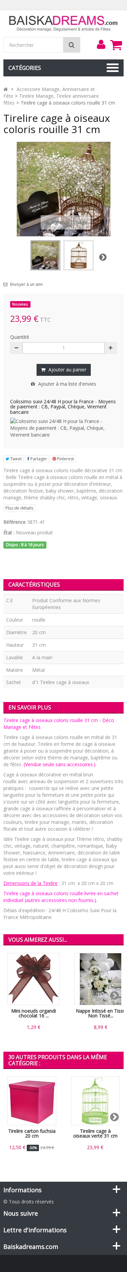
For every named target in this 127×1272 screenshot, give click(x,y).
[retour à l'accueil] (5, 89)
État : (9, 532)
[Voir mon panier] (116, 45)
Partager (38, 459)
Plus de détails (19, 508)
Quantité (19, 337)
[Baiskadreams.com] (63, 23)
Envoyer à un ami (26, 284)
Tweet (15, 459)
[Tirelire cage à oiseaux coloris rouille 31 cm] (45, 255)
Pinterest (65, 459)
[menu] (100, 44)
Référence (14, 522)
